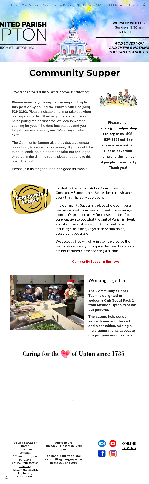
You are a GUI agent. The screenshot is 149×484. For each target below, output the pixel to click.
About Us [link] (82, 5)
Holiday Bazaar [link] (62, 5)
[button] (144, 5)
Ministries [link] (112, 5)
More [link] (130, 5)
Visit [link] (99, 5)
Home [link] (14, 5)
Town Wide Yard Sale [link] (35, 5)
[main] (74, 73)
